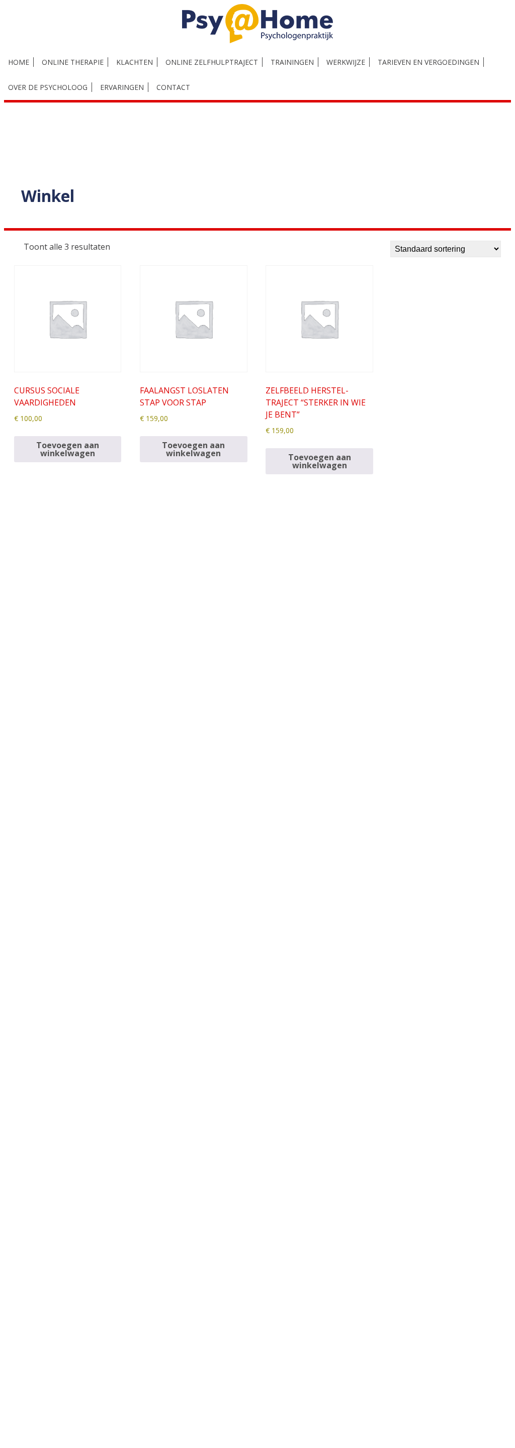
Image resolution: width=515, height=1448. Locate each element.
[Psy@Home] (257, 40)
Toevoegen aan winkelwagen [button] (67, 449)
